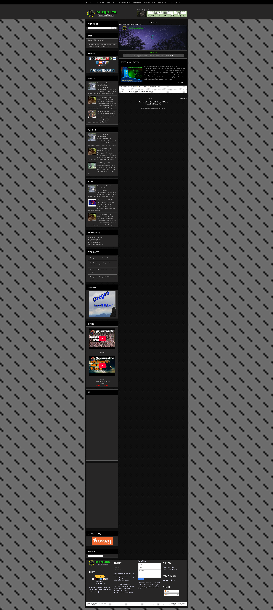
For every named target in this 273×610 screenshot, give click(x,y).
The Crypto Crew (101, 603)
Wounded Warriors (148, 91)
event (154, 89)
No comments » (143, 86)
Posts (167, 591)
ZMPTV (178, 2)
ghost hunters (164, 89)
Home (150, 98)
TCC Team (88, 2)
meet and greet (125, 91)
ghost (158, 89)
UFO (94, 40)
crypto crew (144, 89)
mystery (131, 91)
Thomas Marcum (96, 237)
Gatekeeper (94, 240)
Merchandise (137, 2)
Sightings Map (162, 2)
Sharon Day (94, 242)
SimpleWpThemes (181, 603)
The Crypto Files (99, 2)
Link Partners (117, 570)
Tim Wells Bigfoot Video (104, 163)
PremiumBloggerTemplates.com (177, 604)
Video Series (110, 2)
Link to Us (116, 567)
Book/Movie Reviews (124, 2)
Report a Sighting (149, 2)
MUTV (171, 2)
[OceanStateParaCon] (130, 62)
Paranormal (100, 40)
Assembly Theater (132, 89)
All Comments (170, 595)
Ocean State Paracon (138, 91)
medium (181, 89)
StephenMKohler (96, 245)
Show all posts (168, 56)
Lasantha (165, 604)
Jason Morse (171, 89)
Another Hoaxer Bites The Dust (106, 111)
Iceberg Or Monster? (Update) (105, 200)
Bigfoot (90, 40)
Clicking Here (94, 592)
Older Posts (183, 98)
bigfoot (139, 89)
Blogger (96, 604)
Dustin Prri (150, 89)
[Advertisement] (153, 114)
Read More (181, 82)
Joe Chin (176, 89)
